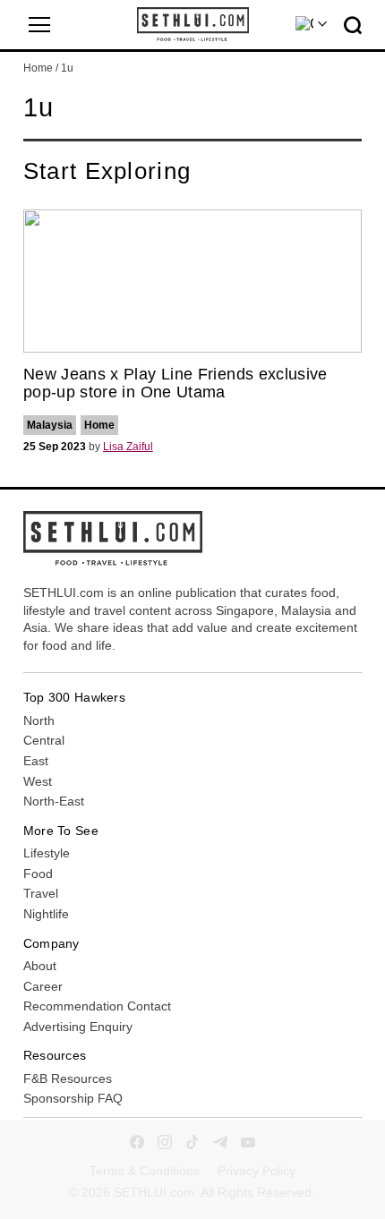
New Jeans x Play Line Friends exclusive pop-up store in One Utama (175, 383)
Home (38, 68)
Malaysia (50, 425)
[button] (39, 25)
